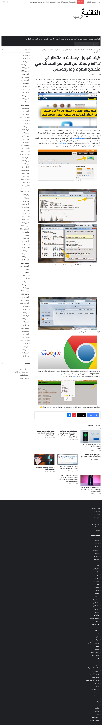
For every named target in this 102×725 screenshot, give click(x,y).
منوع (98, 714)
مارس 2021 (25, 133)
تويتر (98, 661)
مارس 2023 (25, 65)
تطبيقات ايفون (95, 655)
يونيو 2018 (26, 235)
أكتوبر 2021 (25, 111)
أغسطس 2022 (24, 80)
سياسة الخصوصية (37, 39)
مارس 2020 (25, 170)
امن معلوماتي (95, 624)
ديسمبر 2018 (25, 216)
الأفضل (97, 590)
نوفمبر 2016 (25, 294)
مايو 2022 (26, 89)
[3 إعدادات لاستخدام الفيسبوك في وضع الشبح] (44, 459)
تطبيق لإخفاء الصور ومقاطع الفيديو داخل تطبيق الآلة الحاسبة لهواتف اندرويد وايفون (53, 2)
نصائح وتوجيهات (94, 720)
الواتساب (96, 615)
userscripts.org (78, 138)
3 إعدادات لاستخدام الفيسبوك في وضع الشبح (45, 468)
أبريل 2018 (25, 241)
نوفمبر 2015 (25, 331)
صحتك (97, 686)
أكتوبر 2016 (25, 297)
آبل (98, 562)
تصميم (97, 646)
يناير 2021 (26, 139)
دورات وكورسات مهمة (92, 680)
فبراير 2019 (25, 210)
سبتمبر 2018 (25, 226)
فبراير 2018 (25, 247)
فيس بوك (96, 692)
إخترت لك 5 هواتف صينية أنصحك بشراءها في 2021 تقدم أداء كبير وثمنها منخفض (91, 489)
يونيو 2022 (26, 86)
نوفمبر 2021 (25, 108)
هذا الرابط (89, 146)
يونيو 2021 (26, 123)
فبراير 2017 (25, 285)
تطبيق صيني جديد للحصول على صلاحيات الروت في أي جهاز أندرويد (91, 446)
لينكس (97, 702)
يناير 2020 (26, 176)
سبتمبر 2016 (25, 300)
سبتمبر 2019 (25, 188)
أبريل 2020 (25, 167)
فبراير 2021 (25, 136)
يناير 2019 (26, 213)
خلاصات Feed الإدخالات (22, 372)
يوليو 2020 (25, 158)
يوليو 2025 (26, 55)
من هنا (60, 374)
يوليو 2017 (26, 269)
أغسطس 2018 (24, 229)
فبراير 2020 (25, 173)
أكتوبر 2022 (25, 74)
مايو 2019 (26, 201)
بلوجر (97, 633)
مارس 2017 (25, 281)
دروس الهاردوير (94, 674)
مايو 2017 (26, 275)
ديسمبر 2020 (25, 142)
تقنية (98, 658)
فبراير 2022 (25, 99)
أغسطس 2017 (24, 266)
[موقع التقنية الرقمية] (86, 14)
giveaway (96, 550)
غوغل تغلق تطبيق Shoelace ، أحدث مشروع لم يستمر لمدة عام (91, 455)
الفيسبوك (96, 609)
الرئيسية (96, 49)
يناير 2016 (26, 325)
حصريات (96, 664)
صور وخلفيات (95, 689)
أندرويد (97, 578)
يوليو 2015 (26, 343)
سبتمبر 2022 (25, 77)
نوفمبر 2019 (25, 182)
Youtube (96, 559)
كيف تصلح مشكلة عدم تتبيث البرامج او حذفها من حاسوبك (68, 467)
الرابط (74, 376)
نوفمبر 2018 (25, 219)
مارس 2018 (25, 244)
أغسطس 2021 (24, 117)
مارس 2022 (25, 96)
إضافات (97, 587)
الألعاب (97, 593)
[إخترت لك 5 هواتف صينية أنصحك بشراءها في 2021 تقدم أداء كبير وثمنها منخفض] (90, 480)
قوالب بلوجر (95, 695)
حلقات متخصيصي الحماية (92, 668)
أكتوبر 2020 (25, 148)
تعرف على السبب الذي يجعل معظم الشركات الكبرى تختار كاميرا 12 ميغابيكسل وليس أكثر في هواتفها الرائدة (68, 478)
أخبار (98, 565)
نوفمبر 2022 (25, 71)
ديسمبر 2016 (25, 291)
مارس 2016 (25, 319)
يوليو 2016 (26, 306)
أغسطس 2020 (24, 154)
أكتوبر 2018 (25, 223)
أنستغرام (96, 581)
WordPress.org (24, 378)
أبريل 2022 (25, 92)
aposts (97, 541)
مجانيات (97, 708)
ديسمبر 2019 (25, 179)
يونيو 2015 (26, 347)
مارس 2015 (25, 350)
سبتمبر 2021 (25, 114)
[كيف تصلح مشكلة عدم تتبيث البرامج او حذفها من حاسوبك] (67, 459)
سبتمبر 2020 (25, 151)
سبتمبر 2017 (25, 263)
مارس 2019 (25, 207)
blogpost (96, 544)
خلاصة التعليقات (24, 375)
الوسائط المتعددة (94, 618)
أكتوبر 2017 (25, 260)
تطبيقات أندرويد (82, 39)
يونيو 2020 (25, 161)
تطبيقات (97, 649)
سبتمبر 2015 (25, 337)
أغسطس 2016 (24, 303)
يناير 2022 (26, 102)
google (97, 553)
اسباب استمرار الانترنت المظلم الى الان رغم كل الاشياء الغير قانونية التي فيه (45, 433)
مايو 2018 (26, 238)
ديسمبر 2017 (25, 254)
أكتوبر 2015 (25, 334)
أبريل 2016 (25, 316)
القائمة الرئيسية (93, 39)
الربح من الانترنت (49, 39)
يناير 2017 (26, 288)
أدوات (97, 571)
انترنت (97, 627)
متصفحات (96, 705)
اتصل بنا (28, 39)
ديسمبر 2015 (25, 328)
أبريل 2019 (25, 204)
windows (96, 556)
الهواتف (97, 612)
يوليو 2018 (26, 232)
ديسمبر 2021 (25, 105)
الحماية (57, 39)
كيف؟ (97, 699)
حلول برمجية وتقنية (93, 671)
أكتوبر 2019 (25, 185)
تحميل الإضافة (62, 143)
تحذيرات (96, 637)
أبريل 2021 (25, 130)
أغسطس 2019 (24, 192)
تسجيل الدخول (24, 369)
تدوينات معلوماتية (94, 640)
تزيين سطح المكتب (93, 643)
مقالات (97, 711)
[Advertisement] (34, 20)
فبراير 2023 (25, 68)
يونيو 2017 (26, 272)
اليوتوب (97, 621)
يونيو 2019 (26, 198)
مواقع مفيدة (64, 39)
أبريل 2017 (25, 278)
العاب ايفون (96, 606)
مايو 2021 (26, 127)
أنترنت (97, 575)
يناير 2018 (26, 250)
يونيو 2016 (26, 309)
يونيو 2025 (26, 58)
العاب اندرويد (73, 39)
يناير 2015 (26, 356)
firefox (91, 49)
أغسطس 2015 (24, 340)
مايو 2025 (26, 61)
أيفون (97, 584)
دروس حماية (95, 677)
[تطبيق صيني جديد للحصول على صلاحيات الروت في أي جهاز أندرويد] (90, 436)
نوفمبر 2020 (25, 145)
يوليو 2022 (26, 83)
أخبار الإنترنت (95, 568)
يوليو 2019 (26, 195)
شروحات (96, 683)
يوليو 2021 (26, 120)
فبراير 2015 (25, 353)
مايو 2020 (26, 164)
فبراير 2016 (25, 322)
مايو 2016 (26, 312)
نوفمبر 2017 (25, 257)
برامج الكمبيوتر (95, 630)
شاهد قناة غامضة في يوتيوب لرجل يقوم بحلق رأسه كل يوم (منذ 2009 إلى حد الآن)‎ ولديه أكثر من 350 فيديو (67, 434)
